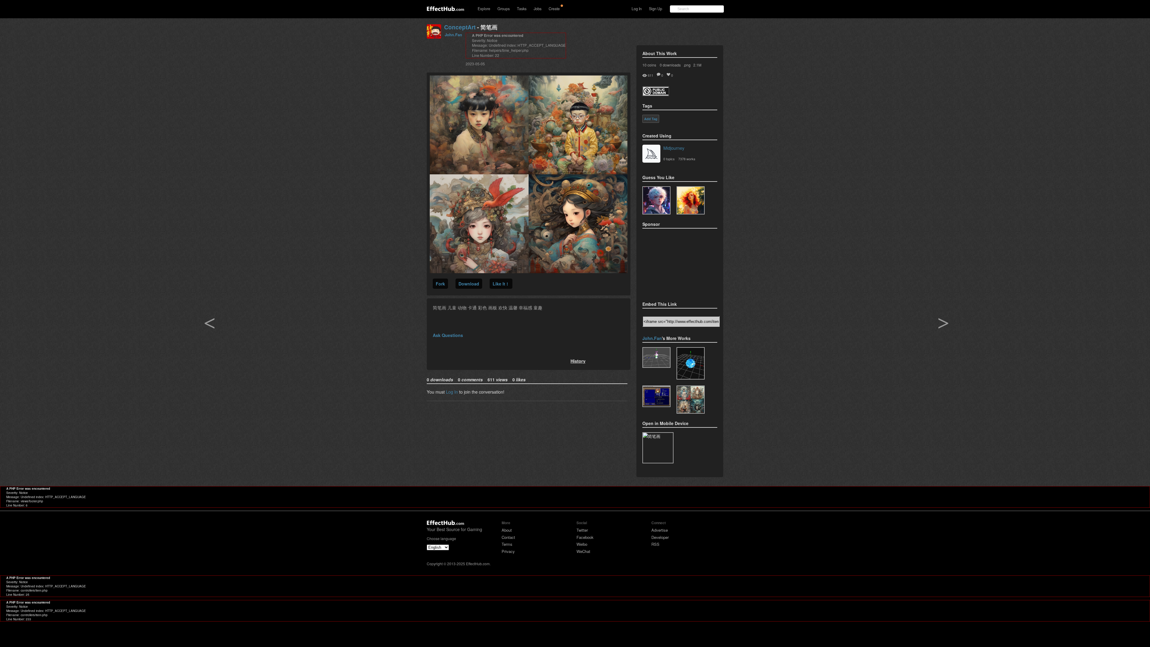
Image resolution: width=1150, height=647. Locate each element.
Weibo (581, 544)
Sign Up (655, 8)
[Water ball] (691, 363)
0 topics (669, 158)
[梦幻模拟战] (656, 396)
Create (554, 8)
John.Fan (453, 34)
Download (469, 284)
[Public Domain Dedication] (655, 94)
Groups (503, 8)
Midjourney (673, 148)
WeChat (583, 551)
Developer (660, 537)
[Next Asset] (528, 271)
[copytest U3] (656, 200)
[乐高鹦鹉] (691, 400)
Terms (507, 544)
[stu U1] (691, 200)
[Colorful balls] (656, 357)
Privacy (508, 551)
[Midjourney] (651, 154)
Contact (508, 537)
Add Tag (650, 119)
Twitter (582, 530)
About (507, 530)
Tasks (521, 8)
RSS (655, 544)
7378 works (686, 158)
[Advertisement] (672, 263)
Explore (484, 8)
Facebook (585, 537)
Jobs (537, 8)
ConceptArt (460, 27)
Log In (637, 8)
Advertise (659, 530)
